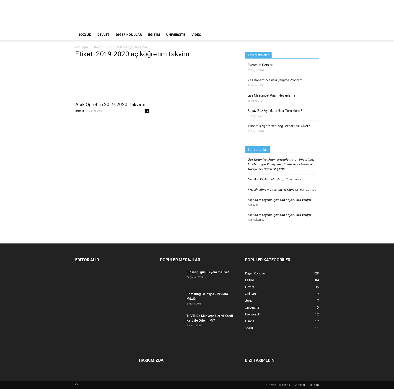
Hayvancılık (253, 314)
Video (196, 34)
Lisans (249, 321)
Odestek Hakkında (278, 385)
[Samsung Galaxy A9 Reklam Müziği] (171, 299)
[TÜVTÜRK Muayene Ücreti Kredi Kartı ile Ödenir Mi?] (171, 321)
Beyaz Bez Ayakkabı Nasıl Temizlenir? (275, 111)
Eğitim (154, 34)
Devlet (103, 34)
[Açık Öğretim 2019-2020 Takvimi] (112, 81)
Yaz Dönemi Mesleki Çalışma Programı (275, 80)
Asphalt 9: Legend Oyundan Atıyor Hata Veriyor (279, 200)
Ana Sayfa (81, 47)
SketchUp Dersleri (260, 65)
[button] (313, 34)
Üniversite (175, 34)
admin (79, 110)
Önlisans (251, 294)
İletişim (314, 385)
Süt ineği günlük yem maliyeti (208, 272)
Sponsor (299, 385)
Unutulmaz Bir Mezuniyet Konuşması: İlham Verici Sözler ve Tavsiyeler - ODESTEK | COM (281, 164)
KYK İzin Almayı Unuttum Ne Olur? (271, 189)
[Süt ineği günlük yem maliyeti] (171, 276)
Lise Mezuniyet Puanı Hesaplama (271, 95)
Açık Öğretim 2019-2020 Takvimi (110, 104)
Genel (249, 300)
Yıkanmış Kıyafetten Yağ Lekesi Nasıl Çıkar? (279, 126)
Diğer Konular (129, 34)
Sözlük (84, 34)
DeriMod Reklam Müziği (264, 179)
